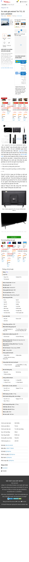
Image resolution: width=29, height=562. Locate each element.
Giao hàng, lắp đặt (5, 435)
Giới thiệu (17, 423)
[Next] (12, 22)
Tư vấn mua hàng (19, 429)
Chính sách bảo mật (5, 429)
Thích (2, 15)
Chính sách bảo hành (6, 423)
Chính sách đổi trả (5, 426)
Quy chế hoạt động (5, 432)
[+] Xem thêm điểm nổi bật (7, 67)
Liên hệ (16, 441)
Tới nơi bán (23, 62)
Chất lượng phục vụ (5, 441)
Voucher (17, 438)
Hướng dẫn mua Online (6, 438)
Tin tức (16, 426)
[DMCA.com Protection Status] (17, 499)
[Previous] (2, 22)
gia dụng (21, 150)
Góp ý (16, 432)
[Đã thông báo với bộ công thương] (10, 499)
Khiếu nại (17, 435)
